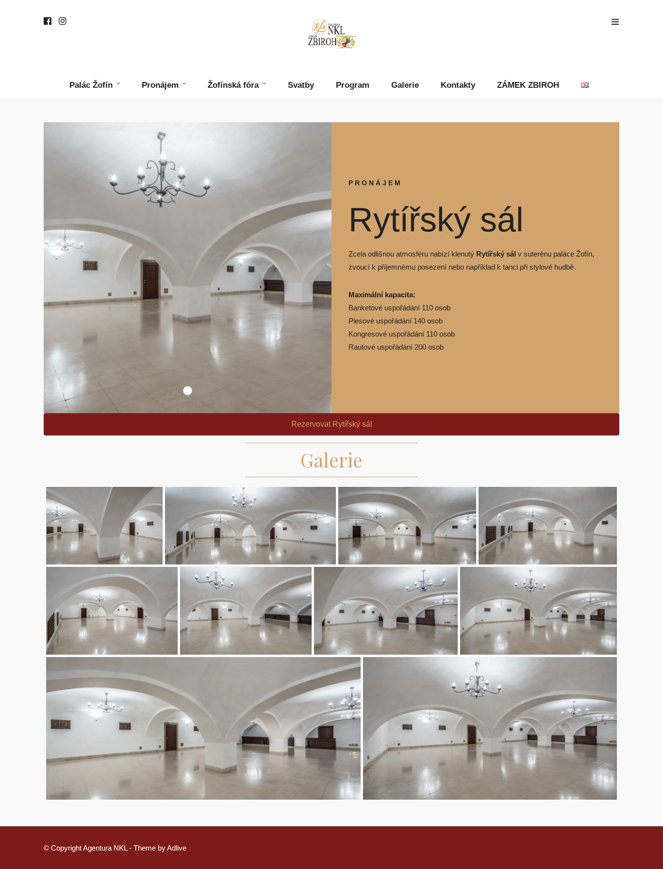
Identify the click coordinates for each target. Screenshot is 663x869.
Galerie (405, 85)
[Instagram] (62, 21)
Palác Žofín (91, 85)
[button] (331, 424)
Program (352, 85)
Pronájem (160, 85)
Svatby (301, 85)
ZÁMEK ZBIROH (528, 85)
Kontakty (458, 85)
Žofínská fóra (233, 85)
